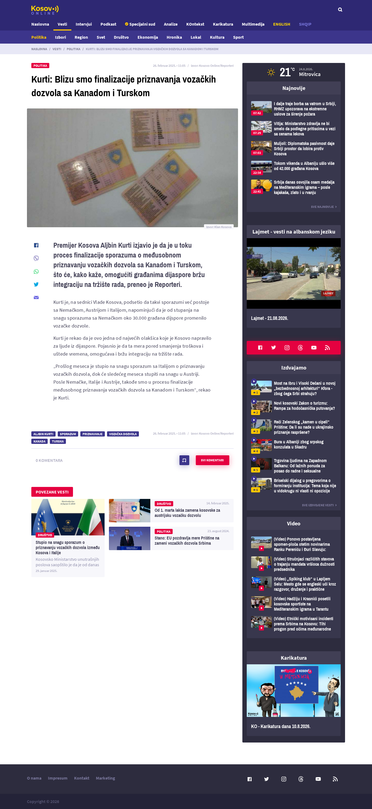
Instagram (287, 347)
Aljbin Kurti (43, 434)
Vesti (62, 24)
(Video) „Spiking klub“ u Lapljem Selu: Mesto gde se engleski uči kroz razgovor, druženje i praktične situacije (293, 584)
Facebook (260, 347)
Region (81, 37)
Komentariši (184, 460)
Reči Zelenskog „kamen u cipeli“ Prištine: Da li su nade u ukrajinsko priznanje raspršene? (293, 427)
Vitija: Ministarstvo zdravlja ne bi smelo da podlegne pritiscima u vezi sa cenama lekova (293, 129)
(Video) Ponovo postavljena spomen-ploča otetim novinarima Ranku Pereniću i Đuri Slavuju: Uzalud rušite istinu (293, 544)
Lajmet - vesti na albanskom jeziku (293, 231)
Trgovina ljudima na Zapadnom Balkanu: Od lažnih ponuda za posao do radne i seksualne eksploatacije (293, 466)
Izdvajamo (293, 367)
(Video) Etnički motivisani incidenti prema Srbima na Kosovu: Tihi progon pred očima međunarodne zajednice (293, 624)
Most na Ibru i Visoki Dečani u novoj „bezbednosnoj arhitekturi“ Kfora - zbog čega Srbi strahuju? (293, 388)
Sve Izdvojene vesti (318, 505)
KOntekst (195, 24)
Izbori (60, 37)
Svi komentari (212, 460)
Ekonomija (148, 37)
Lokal (196, 37)
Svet (101, 37)
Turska (58, 441)
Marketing (105, 778)
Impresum (58, 778)
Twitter (273, 347)
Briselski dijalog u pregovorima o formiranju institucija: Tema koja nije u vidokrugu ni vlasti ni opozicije (293, 485)
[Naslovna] (45, 10)
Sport (238, 37)
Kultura (217, 37)
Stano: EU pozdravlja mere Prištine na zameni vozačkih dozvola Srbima (171, 538)
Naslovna (40, 24)
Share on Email (36, 297)
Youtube (314, 347)
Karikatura (223, 24)
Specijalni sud (142, 24)
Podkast (108, 24)
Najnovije (293, 87)
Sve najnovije (322, 207)
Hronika (174, 37)
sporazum (68, 434)
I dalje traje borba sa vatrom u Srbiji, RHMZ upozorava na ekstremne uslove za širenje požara (293, 109)
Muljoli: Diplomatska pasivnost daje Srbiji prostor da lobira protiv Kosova (293, 148)
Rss (327, 347)
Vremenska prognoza (294, 72)
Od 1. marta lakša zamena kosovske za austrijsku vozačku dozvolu (171, 510)
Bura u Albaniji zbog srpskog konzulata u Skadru (293, 446)
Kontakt (81, 778)
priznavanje (93, 434)
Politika (38, 37)
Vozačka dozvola (123, 434)
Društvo (121, 37)
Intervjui (84, 24)
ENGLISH (281, 24)
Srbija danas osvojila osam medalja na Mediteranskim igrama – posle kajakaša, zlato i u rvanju (293, 187)
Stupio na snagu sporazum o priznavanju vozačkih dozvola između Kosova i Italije (68, 538)
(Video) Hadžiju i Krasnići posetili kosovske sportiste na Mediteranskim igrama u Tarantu (293, 604)
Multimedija (253, 24)
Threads (300, 347)
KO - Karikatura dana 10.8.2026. (294, 700)
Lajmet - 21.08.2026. (294, 283)
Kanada (39, 441)
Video (293, 523)
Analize (171, 24)
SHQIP (305, 24)
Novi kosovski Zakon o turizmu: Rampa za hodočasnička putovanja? (293, 408)
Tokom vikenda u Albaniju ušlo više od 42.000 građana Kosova (293, 168)
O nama (34, 778)
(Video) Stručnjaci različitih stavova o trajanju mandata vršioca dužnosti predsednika (293, 564)
